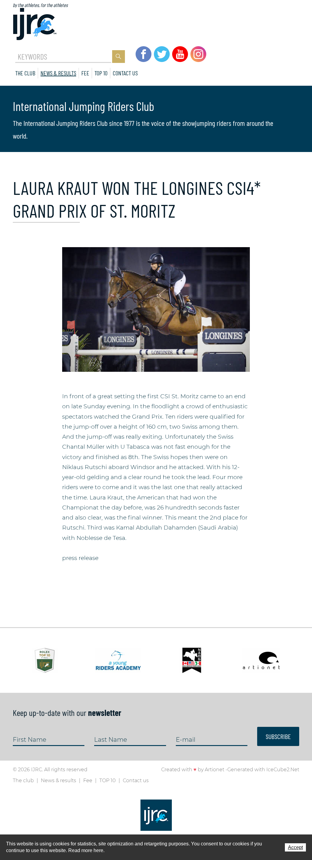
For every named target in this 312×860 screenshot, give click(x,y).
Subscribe (278, 736)
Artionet (214, 769)
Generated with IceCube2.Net (263, 769)
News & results (58, 73)
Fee (85, 73)
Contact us (125, 73)
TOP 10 (101, 73)
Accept (295, 847)
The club (25, 73)
